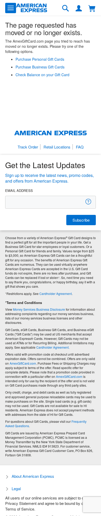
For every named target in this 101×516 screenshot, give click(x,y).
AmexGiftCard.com (23, 363)
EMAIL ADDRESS (19, 190)
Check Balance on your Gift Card (42, 74)
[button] (10, 8)
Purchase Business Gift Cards (40, 66)
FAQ (80, 147)
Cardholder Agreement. (52, 347)
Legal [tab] (16, 488)
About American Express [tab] (33, 476)
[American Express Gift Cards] (31, 8)
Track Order (28, 147)
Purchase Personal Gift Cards (40, 59)
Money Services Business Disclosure (39, 309)
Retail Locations (57, 147)
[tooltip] (88, 202)
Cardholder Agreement (55, 293)
